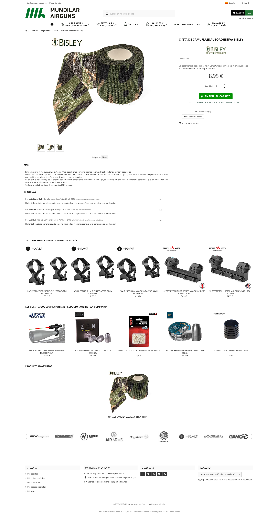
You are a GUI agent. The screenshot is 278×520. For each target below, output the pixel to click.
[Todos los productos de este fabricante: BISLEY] (216, 50)
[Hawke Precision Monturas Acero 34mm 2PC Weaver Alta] (46, 267)
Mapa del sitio (55, 3)
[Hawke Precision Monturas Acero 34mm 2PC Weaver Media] (92, 267)
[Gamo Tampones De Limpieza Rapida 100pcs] (139, 330)
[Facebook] (142, 474)
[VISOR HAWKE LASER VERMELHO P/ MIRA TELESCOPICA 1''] (47, 330)
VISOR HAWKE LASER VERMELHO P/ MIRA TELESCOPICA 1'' (47, 351)
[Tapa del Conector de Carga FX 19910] (231, 330)
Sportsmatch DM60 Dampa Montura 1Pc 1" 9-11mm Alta (184, 292)
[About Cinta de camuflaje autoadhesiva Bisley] (135, 392)
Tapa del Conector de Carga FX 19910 (231, 350)
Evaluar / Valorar (193, 116)
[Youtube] (153, 474)
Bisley (104, 157)
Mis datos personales (36, 487)
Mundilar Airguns (132, 504)
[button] (74, 24)
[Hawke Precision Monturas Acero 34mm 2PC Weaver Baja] (138, 267)
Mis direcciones (34, 482)
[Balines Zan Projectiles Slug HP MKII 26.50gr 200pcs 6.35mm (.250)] (93, 330)
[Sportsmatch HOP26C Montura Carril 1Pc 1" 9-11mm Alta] (229, 267)
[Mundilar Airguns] (52, 13)
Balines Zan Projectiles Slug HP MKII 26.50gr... (93, 351)
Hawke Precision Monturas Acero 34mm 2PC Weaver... (47, 292)
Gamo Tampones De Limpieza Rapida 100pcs (139, 350)
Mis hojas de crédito (36, 478)
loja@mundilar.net (119, 481)
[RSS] (164, 474)
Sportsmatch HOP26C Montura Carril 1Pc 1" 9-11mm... (229, 292)
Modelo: (182, 59)
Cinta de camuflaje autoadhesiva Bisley (127, 417)
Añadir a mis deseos (190, 123)
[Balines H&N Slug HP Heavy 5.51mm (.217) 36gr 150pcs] (185, 330)
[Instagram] (159, 474)
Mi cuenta (32, 468)
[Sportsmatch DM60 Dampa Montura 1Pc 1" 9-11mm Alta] (184, 267)
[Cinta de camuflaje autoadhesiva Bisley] (41, 147)
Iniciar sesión (247, 18)
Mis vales (31, 491)
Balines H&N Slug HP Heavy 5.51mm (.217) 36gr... (185, 351)
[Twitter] (148, 474)
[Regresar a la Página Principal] (26, 31)
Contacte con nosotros (36, 3)
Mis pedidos (32, 473)
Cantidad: (209, 86)
